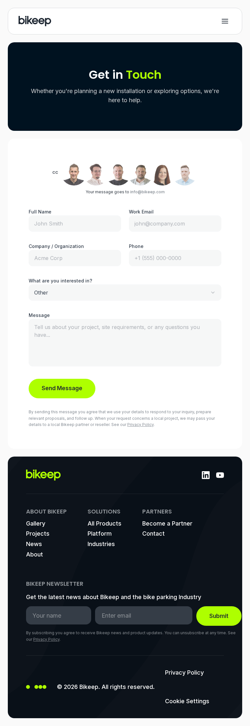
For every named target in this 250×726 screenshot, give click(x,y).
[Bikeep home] (35, 21)
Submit (219, 616)
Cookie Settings (187, 701)
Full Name (40, 211)
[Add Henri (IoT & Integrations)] (96, 172)
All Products (104, 523)
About (34, 554)
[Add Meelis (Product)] (118, 172)
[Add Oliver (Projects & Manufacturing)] (185, 172)
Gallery (35, 523)
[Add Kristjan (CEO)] (74, 172)
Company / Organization (56, 246)
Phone (136, 246)
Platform (100, 533)
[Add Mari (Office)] (162, 172)
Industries (101, 544)
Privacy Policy (140, 424)
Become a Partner (167, 523)
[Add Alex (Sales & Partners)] (140, 172)
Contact (153, 533)
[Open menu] (224, 21)
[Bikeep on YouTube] (220, 475)
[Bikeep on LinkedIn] (206, 475)
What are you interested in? (60, 280)
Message (39, 315)
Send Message (62, 388)
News (34, 544)
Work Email (141, 211)
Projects (37, 533)
